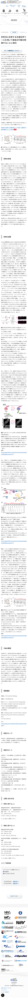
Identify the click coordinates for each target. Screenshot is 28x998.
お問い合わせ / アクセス (13, 6)
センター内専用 (4, 992)
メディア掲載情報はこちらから (11, 50)
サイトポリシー (4, 990)
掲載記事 (15, 881)
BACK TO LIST (14, 896)
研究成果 (14, 32)
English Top (18, 6)
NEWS (7, 6)
